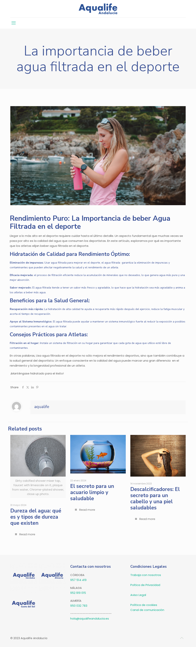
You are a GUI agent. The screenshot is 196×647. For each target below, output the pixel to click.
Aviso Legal (138, 595)
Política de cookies (143, 605)
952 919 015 (78, 593)
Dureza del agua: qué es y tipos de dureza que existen (35, 517)
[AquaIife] (98, 8)
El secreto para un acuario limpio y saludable (92, 492)
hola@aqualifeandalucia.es (89, 618)
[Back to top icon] (182, 638)
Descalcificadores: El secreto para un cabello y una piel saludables (155, 498)
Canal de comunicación (147, 610)
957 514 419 (78, 580)
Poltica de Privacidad (145, 585)
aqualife (41, 407)
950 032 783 (78, 606)
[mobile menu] (13, 23)
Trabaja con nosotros (145, 575)
